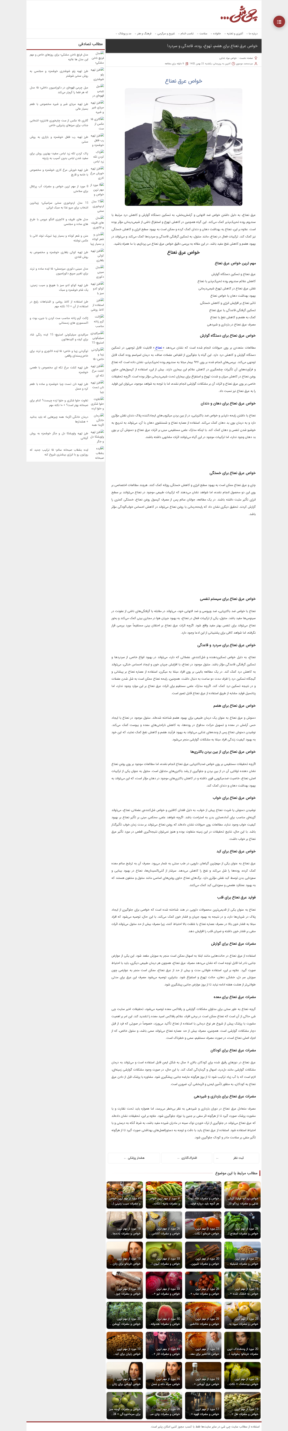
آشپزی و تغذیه (235, 33)
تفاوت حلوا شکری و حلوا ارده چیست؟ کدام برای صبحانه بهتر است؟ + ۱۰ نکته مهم (59, 403)
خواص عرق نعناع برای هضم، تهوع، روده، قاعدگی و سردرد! (212, 46)
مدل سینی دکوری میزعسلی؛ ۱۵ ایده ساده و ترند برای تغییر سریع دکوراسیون (59, 271)
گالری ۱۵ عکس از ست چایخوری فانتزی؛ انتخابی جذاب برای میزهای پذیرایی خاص (59, 123)
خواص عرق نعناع (183, 81)
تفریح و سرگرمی (166, 33)
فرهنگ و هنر (144, 33)
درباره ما (253, 33)
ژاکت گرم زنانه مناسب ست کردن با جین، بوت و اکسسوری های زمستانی (59, 320)
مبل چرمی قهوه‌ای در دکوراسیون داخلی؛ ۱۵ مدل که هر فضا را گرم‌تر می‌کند (59, 90)
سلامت (203, 33)
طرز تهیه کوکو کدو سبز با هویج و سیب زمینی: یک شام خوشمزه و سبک (59, 287)
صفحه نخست (246, 58)
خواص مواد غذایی (228, 58)
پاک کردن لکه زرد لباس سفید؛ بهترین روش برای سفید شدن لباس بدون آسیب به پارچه (59, 156)
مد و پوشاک (124, 33)
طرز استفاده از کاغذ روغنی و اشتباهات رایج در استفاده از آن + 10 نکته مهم (59, 304)
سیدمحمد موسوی (244, 63)
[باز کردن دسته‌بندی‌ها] (279, 21)
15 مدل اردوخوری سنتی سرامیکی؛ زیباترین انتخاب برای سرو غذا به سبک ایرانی (59, 205)
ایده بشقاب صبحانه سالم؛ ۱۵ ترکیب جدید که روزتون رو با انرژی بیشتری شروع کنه (59, 452)
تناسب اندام (187, 33)
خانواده (217, 33)
